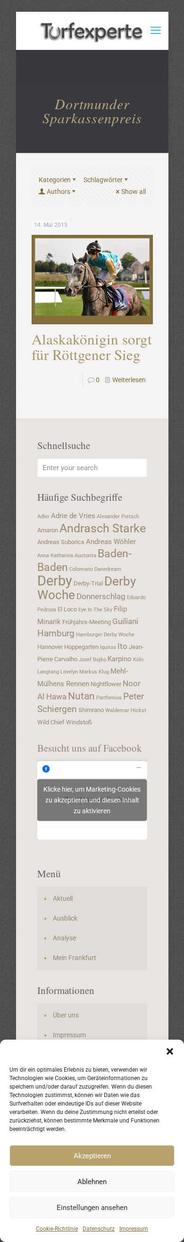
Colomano (81, 569)
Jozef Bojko (92, 660)
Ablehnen (92, 1182)
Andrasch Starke (102, 528)
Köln (138, 660)
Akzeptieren (92, 1156)
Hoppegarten (81, 646)
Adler (43, 516)
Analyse (64, 938)
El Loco (67, 609)
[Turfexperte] (92, 30)
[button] (170, 1051)
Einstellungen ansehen (92, 1207)
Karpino (120, 659)
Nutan (81, 696)
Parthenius (109, 698)
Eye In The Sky (95, 610)
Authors (58, 191)
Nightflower (106, 684)
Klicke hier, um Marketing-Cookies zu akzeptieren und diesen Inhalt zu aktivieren (92, 800)
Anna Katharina (55, 556)
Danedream (107, 569)
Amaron (47, 530)
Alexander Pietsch (118, 516)
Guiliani (125, 621)
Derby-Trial (88, 583)
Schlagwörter (103, 180)
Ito (122, 646)
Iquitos (108, 647)
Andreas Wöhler (111, 541)
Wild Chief (51, 722)
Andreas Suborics (60, 541)
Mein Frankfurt (74, 958)
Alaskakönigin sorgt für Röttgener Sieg (92, 346)
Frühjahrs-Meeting (86, 621)
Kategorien (55, 180)
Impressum (133, 1229)
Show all (133, 191)
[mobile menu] (156, 31)
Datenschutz (99, 1229)
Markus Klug (94, 672)
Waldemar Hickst (125, 710)
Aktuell (63, 898)
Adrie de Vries (73, 516)
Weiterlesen (129, 380)
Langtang (48, 672)
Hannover (50, 646)
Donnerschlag (100, 596)
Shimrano (91, 709)
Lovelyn (69, 672)
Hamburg (56, 633)
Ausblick (65, 918)
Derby (54, 581)
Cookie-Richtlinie (57, 1229)
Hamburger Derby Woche (105, 635)
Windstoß (79, 722)
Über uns (66, 1015)
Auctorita (85, 556)
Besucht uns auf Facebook (89, 747)
